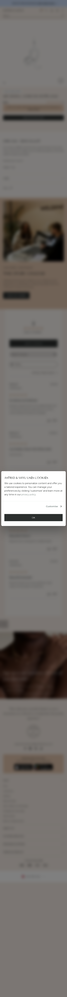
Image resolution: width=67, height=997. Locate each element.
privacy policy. (28, 494)
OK (33, 517)
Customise (52, 506)
